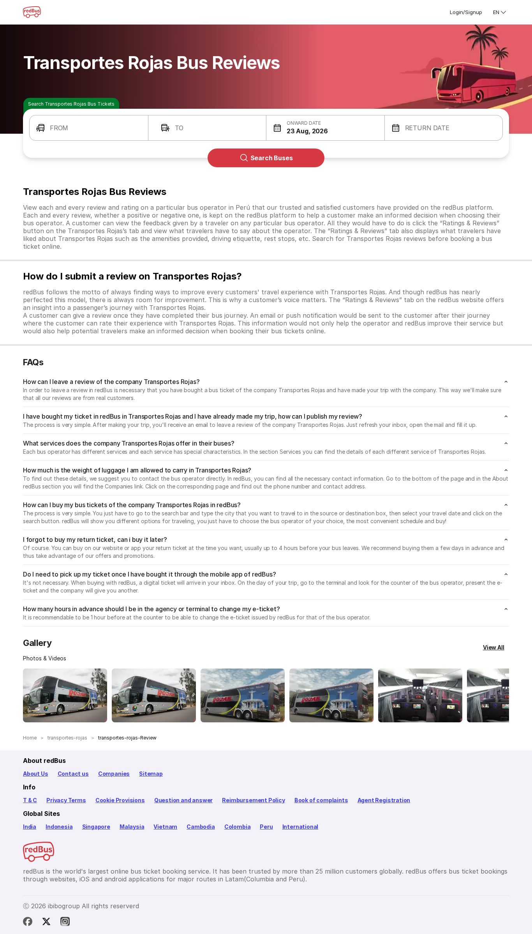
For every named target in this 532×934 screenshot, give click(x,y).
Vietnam (165, 826)
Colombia (237, 826)
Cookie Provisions (120, 800)
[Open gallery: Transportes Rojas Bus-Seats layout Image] (420, 695)
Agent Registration (384, 800)
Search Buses (271, 158)
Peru (266, 826)
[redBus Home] (32, 12)
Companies (114, 773)
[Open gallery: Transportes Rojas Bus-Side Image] (243, 695)
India (29, 826)
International (300, 826)
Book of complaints (321, 800)
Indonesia (59, 826)
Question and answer (183, 800)
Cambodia (201, 826)
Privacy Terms (66, 800)
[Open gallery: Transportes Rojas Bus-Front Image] (65, 695)
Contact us (73, 773)
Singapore (96, 826)
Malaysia (132, 826)
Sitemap (151, 773)
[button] (89, 127)
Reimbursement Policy (253, 800)
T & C (30, 800)
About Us (35, 773)
